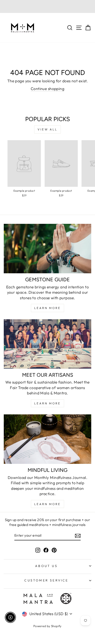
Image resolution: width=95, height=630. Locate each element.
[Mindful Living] (47, 439)
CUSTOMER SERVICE (46, 580)
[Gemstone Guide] (47, 248)
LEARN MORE (47, 308)
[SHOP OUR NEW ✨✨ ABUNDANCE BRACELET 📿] (47, 6)
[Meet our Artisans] (47, 344)
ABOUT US (46, 566)
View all (47, 129)
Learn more (47, 504)
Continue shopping (47, 88)
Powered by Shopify (47, 626)
